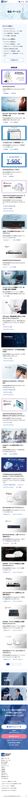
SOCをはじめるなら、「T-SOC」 (11, 170)
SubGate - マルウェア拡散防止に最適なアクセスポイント (13, 564)
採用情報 (3, 771)
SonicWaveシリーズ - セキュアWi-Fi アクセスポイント (14, 652)
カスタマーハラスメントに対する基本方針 (10, 783)
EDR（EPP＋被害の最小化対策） (11, 48)
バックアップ (7, 51)
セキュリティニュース (5, 765)
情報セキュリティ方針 (12, 781)
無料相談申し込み (4, 776)
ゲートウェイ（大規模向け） (10, 44)
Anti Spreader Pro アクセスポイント (13, 507)
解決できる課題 (4, 762)
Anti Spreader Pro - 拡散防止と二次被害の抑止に (13, 593)
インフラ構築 (7, 35)
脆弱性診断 (15, 53)
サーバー (22, 53)
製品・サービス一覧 (5, 758)
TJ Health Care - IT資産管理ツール (13, 142)
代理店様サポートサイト (21, 1)
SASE (18, 44)
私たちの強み (4, 764)
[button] (26, 1)
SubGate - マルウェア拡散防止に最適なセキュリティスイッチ (13, 622)
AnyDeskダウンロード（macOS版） (9, 790)
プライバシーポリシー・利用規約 (8, 786)
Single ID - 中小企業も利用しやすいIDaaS (13, 446)
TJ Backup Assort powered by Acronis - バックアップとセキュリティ (13, 475)
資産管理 (13, 51)
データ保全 (19, 31)
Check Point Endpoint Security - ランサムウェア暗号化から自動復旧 (14, 196)
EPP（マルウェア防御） (18, 46)
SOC (5, 56)
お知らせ (3, 767)
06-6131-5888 (14, 743)
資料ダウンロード (4, 774)
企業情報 (3, 769)
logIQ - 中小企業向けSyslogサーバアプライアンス (13, 232)
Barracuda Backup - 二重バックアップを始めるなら (14, 535)
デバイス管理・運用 (8, 33)
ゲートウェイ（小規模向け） (10, 41)
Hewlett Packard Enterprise (12, 260)
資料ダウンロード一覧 (19, 1)
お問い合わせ (23, 1)
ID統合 (18, 51)
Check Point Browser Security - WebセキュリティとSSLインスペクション (14, 415)
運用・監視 (13, 35)
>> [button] (20, 664)
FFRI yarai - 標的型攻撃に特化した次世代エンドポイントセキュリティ (14, 317)
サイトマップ (4, 781)
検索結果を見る (14, 60)
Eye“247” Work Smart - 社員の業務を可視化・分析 (13, 114)
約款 (20, 783)
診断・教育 (16, 33)
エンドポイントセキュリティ (10, 31)
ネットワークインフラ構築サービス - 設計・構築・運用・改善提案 (13, 288)
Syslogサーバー (7, 53)
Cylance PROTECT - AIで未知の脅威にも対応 (14, 350)
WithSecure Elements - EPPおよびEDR (13, 382)
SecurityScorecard (9, 86)
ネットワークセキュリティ (9, 28)
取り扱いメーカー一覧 (5, 760)
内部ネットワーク (8, 46)
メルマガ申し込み (4, 778)
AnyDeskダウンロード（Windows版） (9, 788)
